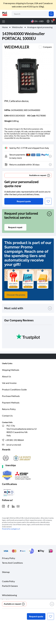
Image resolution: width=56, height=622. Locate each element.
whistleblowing (9, 595)
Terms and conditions (12, 562)
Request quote (36, 616)
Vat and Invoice (9, 383)
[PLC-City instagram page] (3, 506)
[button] (52, 604)
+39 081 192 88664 (14, 440)
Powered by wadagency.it (11, 529)
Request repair (15, 227)
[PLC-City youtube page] (18, 506)
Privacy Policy (8, 558)
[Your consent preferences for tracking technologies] (2, 466)
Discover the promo (16, 294)
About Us (6, 376)
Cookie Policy (8, 581)
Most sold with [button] (13, 308)
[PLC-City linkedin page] (13, 506)
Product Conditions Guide (14, 389)
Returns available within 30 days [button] (24, 164)
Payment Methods (10, 402)
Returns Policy (9, 409)
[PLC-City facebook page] (8, 506)
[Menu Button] (3, 21)
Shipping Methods (10, 370)
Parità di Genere (10, 586)
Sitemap (6, 572)
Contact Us (7, 415)
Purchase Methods (11, 396)
